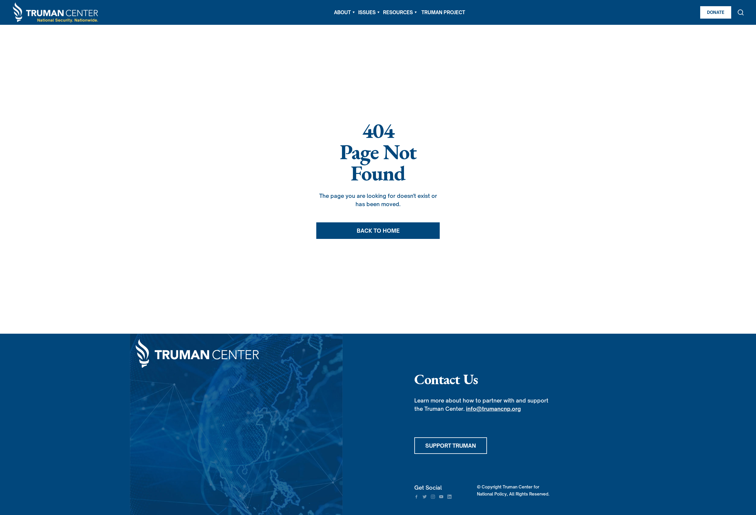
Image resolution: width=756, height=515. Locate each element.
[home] (56, 12)
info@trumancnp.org (493, 408)
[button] (344, 12)
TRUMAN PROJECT (443, 12)
